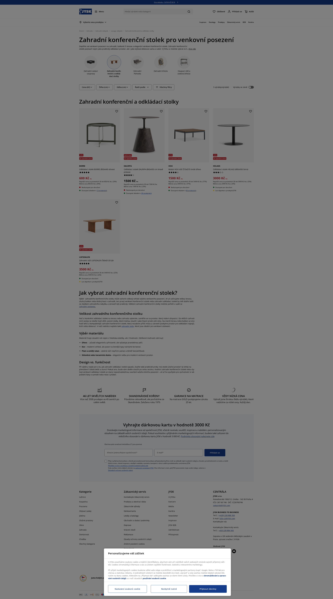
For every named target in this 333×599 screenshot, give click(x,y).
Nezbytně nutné (169, 589)
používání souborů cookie (154, 578)
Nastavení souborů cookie (127, 589)
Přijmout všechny (208, 589)
